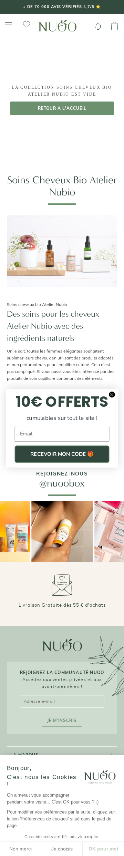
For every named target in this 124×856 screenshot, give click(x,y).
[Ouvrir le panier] (114, 26)
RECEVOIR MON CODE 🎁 (62, 454)
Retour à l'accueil (62, 108)
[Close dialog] (112, 394)
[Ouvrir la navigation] (8, 25)
